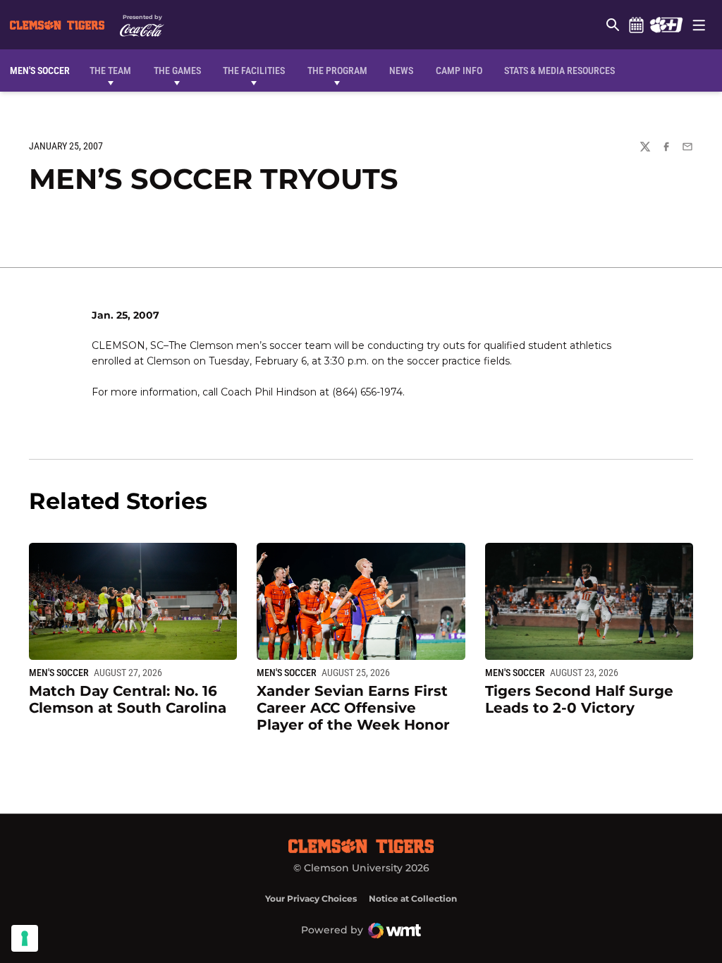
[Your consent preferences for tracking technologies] (24, 938)
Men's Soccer (59, 672)
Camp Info (459, 70)
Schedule (636, 24)
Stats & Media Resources (559, 70)
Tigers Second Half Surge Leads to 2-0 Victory (579, 699)
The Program (337, 70)
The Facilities (254, 70)
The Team (110, 70)
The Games (177, 70)
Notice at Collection (413, 898)
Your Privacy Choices (311, 898)
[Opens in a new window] (666, 24)
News (401, 70)
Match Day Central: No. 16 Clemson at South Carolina (127, 699)
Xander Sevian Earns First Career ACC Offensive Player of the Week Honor (353, 707)
